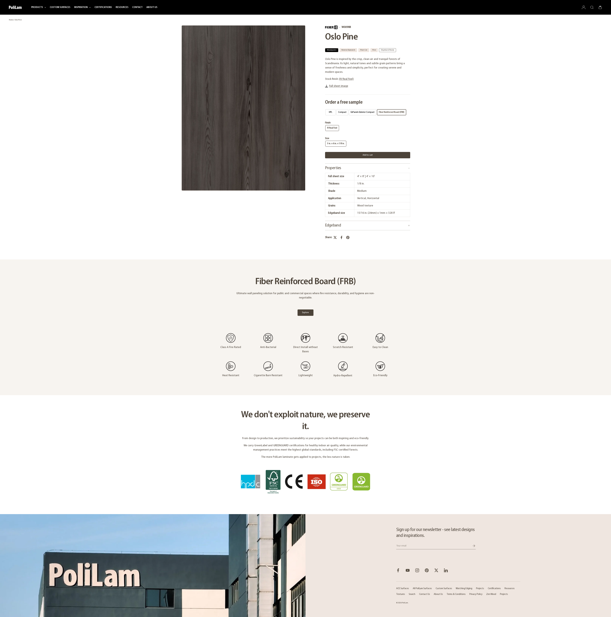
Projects (480, 588)
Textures (400, 594)
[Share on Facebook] (341, 237)
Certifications (494, 588)
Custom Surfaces (444, 588)
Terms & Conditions (456, 594)
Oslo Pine (18, 20)
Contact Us (424, 594)
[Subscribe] (471, 546)
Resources (510, 588)
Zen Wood (491, 594)
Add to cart (368, 155)
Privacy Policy (475, 594)
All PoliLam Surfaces (422, 588)
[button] (600, 7)
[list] (243, 108)
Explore (305, 312)
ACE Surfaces (402, 588)
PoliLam (405, 603)
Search (412, 594)
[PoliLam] (153, 565)
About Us (438, 594)
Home (11, 20)
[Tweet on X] (335, 237)
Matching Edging (464, 588)
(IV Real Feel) (346, 79)
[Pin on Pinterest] (348, 237)
